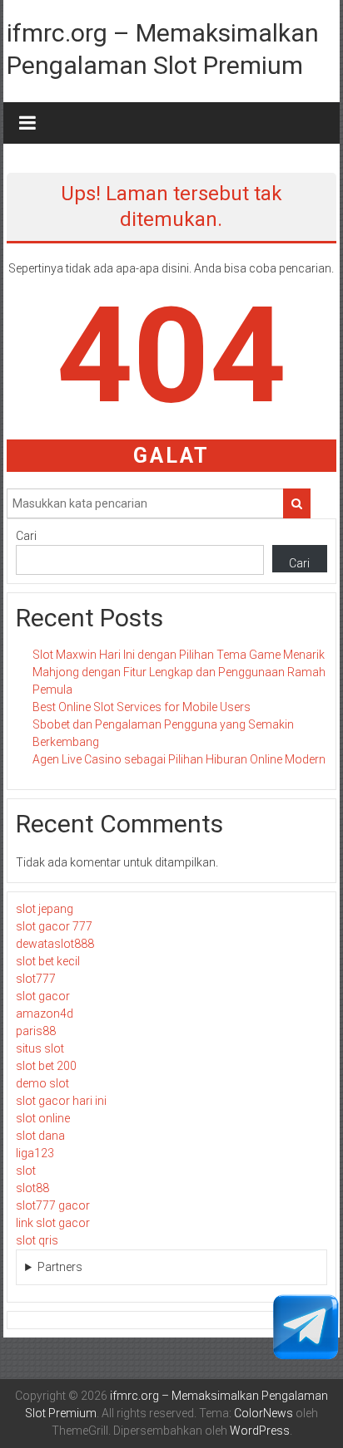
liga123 (35, 1153)
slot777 (36, 978)
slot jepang (44, 908)
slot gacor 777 (54, 926)
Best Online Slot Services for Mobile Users (141, 707)
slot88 (32, 1188)
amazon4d (44, 1013)
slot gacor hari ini (61, 1100)
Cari (26, 535)
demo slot (42, 1083)
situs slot (40, 1048)
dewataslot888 (55, 943)
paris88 (36, 1031)
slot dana (40, 1135)
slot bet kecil (48, 961)
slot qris (37, 1240)
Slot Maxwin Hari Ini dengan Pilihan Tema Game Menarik (178, 654)
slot (26, 1170)
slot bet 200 (46, 1066)
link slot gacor (53, 1223)
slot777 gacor (53, 1205)
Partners (59, 1267)
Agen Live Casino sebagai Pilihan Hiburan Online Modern (179, 759)
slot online (43, 1118)
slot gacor (43, 996)
